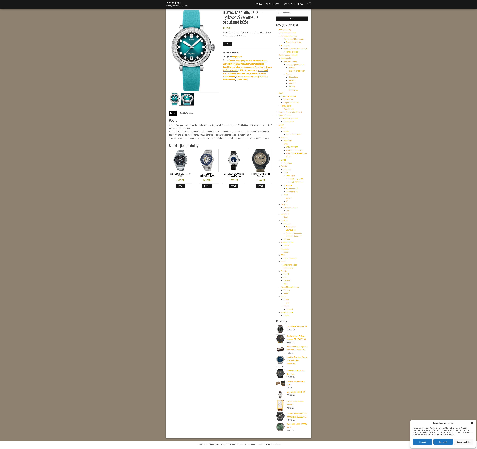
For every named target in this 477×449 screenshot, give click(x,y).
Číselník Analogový (236, 60)
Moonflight (288, 141)
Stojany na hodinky (291, 102)
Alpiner (286, 131)
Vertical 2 (287, 280)
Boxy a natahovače (288, 96)
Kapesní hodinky (290, 258)
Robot (283, 261)
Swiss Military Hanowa (290, 287)
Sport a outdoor (285, 115)
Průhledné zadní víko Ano (238, 73)
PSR (287, 211)
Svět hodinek (173, 2)
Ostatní (281, 93)
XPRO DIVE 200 (292, 147)
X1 (287, 201)
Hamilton (284, 204)
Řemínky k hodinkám (293, 4)
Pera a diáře (286, 106)
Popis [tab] (172, 113)
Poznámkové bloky (293, 42)
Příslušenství (273, 4)
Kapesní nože (289, 122)
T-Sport (286, 306)
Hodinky (258, 4)
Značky (281, 125)
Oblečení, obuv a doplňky (288, 55)
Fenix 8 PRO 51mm (296, 182)
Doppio (286, 252)
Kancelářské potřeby (289, 36)
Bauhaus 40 (291, 230)
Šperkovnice (293, 90)
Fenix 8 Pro (290, 176)
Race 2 (286, 274)
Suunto (284, 271)
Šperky (288, 74)
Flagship (287, 290)
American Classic (291, 207)
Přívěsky (292, 87)
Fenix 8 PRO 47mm (296, 179)
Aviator (284, 138)
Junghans (285, 214)
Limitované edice (290, 265)
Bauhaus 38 (291, 226)
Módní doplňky (286, 58)
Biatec (283, 160)
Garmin (284, 166)
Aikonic (286, 246)
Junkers (284, 220)
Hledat (292, 19)
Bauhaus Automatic (294, 233)
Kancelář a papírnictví (287, 33)
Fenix (286, 172)
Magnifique (237, 56)
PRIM (283, 255)
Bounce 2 (287, 169)
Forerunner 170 (292, 188)
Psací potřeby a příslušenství (295, 48)
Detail (227, 44)
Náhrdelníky (293, 77)
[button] (472, 423)
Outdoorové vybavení (289, 118)
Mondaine (285, 249)
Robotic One (288, 268)
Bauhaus (287, 223)
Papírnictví (285, 45)
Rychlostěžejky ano (258, 73)
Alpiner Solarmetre (293, 134)
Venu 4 (289, 198)
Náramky (292, 80)
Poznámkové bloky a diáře (294, 39)
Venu (286, 195)
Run (285, 277)
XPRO (286, 144)
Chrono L (289, 309)
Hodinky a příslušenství (295, 64)
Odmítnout (443, 442)
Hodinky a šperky (290, 61)
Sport (286, 217)
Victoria (287, 239)
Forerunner (288, 185)
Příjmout (422, 442)
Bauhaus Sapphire (293, 236)
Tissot (283, 296)
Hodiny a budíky (285, 29)
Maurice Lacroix (287, 242)
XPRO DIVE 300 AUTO (294, 150)
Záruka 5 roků (242, 80)
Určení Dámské (229, 76)
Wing (285, 284)
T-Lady (286, 300)
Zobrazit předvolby (463, 442)
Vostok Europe (287, 312)
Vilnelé (286, 315)
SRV (287, 303)
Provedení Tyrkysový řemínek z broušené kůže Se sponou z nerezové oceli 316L (247, 70)
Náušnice (292, 83)
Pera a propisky (292, 52)
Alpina (283, 128)
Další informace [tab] (186, 113)
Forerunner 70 (291, 192)
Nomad (286, 293)
